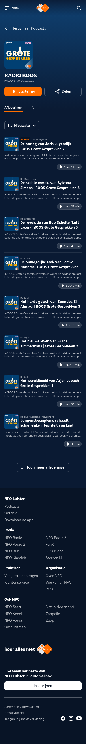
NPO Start (12, 607)
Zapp (50, 620)
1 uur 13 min (72, 364)
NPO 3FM (12, 551)
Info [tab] (32, 108)
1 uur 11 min (72, 167)
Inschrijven (43, 685)
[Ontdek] (79, 8)
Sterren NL (55, 558)
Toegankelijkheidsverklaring (24, 719)
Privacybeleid (14, 713)
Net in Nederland (60, 607)
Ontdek (10, 513)
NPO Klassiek (15, 558)
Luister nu (26, 91)
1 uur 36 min (72, 404)
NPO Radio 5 (56, 537)
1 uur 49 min (72, 246)
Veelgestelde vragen (21, 575)
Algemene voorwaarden (21, 707)
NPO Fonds (13, 620)
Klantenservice (16, 582)
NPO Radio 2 (14, 544)
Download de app (19, 520)
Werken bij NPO (59, 582)
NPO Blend (55, 551)
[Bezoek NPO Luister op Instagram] (71, 718)
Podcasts (11, 506)
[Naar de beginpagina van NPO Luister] (43, 8)
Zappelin (53, 613)
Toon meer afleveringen (46, 467)
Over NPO (54, 575)
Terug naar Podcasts (29, 28)
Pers (49, 589)
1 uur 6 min (73, 285)
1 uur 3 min (73, 325)
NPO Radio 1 (14, 537)
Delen (66, 91)
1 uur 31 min (72, 206)
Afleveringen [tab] (13, 108)
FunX (50, 544)
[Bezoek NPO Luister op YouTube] (79, 718)
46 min (75, 444)
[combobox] (21, 125)
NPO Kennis (13, 613)
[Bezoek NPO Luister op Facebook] (63, 718)
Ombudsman (15, 627)
